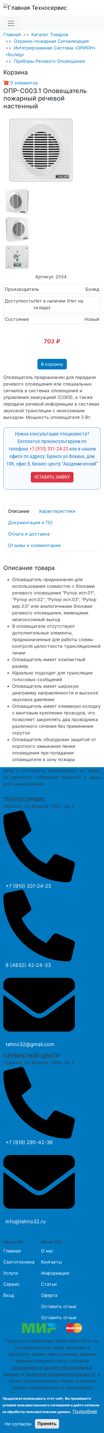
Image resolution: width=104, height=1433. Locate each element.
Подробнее (85, 1411)
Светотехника (18, 1262)
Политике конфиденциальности (60, 1374)
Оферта (49, 1295)
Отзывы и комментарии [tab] (34, 545)
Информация (55, 1273)
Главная (12, 34)
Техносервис (48, 7)
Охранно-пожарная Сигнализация (51, 41)
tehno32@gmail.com (30, 1044)
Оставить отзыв (58, 1306)
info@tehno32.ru (25, 1221)
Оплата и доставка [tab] (29, 534)
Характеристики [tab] (57, 511)
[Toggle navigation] (11, 23)
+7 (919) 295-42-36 (29, 1142)
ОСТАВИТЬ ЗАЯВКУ (52, 477)
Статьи (49, 1284)
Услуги (10, 1273)
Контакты (51, 1262)
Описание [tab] (18, 511)
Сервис (11, 1284)
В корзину (52, 364)
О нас (47, 1251)
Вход (8, 1295)
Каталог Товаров (49, 34)
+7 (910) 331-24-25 (48, 449)
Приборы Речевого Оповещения (49, 61)
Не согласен (18, 1424)
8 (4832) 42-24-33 (28, 965)
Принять (47, 1423)
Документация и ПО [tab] (30, 522)
